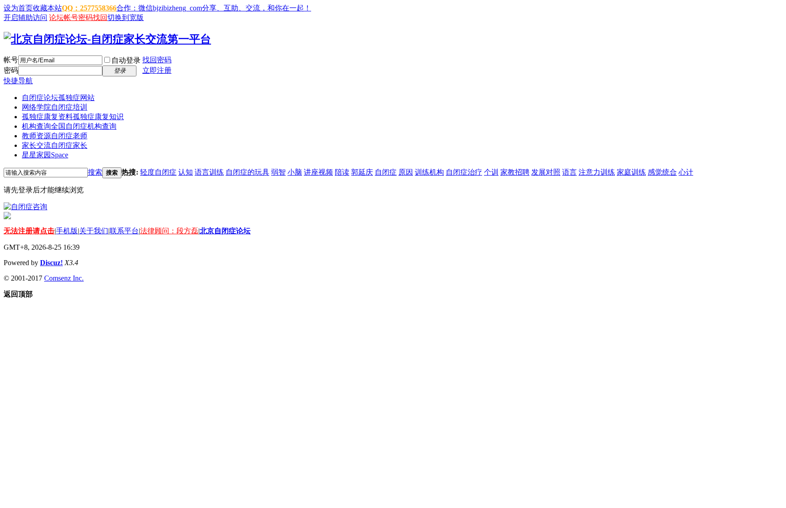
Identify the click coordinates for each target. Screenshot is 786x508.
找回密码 (156, 60)
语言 (569, 172)
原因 (405, 172)
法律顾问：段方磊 (169, 231)
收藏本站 (47, 8)
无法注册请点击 (29, 231)
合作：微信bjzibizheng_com (159, 8)
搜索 (95, 172)
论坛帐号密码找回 (78, 17)
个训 (491, 172)
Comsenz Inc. (64, 278)
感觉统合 (662, 172)
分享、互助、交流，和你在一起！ (256, 8)
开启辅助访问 (25, 17)
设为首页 (18, 8)
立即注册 (156, 70)
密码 (11, 70)
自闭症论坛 (58, 97)
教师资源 (54, 136)
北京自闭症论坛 (225, 231)
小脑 (294, 172)
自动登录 (126, 60)
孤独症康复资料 (73, 117)
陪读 (342, 172)
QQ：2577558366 (89, 8)
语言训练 (209, 172)
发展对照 (545, 172)
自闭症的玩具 (247, 172)
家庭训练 (631, 172)
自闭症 (386, 172)
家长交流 (54, 145)
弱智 (278, 172)
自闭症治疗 (464, 172)
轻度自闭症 (158, 172)
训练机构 (429, 172)
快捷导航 (18, 81)
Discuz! (51, 263)
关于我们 (93, 231)
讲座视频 (318, 172)
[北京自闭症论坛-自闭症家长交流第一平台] (107, 39)
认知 (185, 172)
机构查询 (69, 126)
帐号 (11, 60)
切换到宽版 (125, 17)
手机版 (67, 231)
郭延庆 (362, 172)
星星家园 (45, 155)
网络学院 (54, 107)
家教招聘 (514, 172)
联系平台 (124, 231)
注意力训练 (597, 172)
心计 (686, 172)
